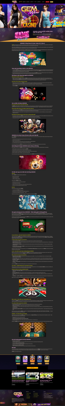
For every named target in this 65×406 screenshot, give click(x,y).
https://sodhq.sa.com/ (49, 393)
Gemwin (13, 398)
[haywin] (42, 404)
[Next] (62, 15)
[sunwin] (23, 404)
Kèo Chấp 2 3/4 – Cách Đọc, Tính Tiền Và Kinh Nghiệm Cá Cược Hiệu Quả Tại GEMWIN (32, 381)
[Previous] (2, 15)
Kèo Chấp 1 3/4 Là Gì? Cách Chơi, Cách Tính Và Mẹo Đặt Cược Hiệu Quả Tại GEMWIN (18, 381)
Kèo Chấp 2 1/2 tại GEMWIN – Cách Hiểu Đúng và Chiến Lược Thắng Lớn (46, 381)
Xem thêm (13, 384)
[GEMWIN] (15, 2)
